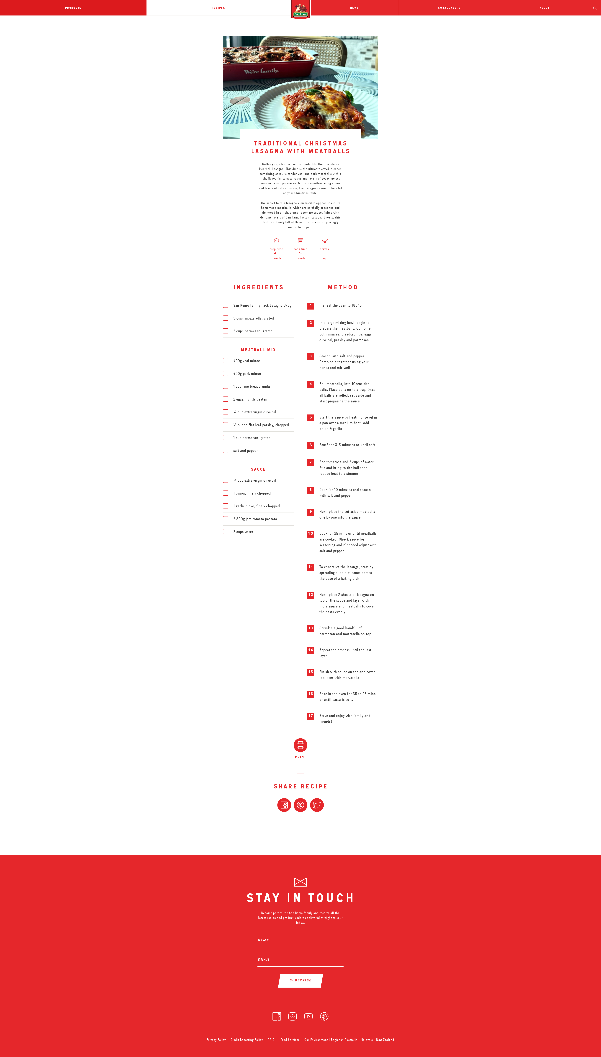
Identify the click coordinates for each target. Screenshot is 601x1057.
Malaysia (367, 1040)
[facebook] (277, 1015)
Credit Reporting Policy (247, 1040)
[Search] (595, 7)
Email (264, 960)
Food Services (290, 1040)
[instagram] (292, 1015)
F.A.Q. (272, 1040)
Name (264, 941)
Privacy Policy (216, 1040)
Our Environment (316, 1040)
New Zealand (385, 1040)
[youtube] (308, 1015)
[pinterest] (324, 1015)
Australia (351, 1040)
